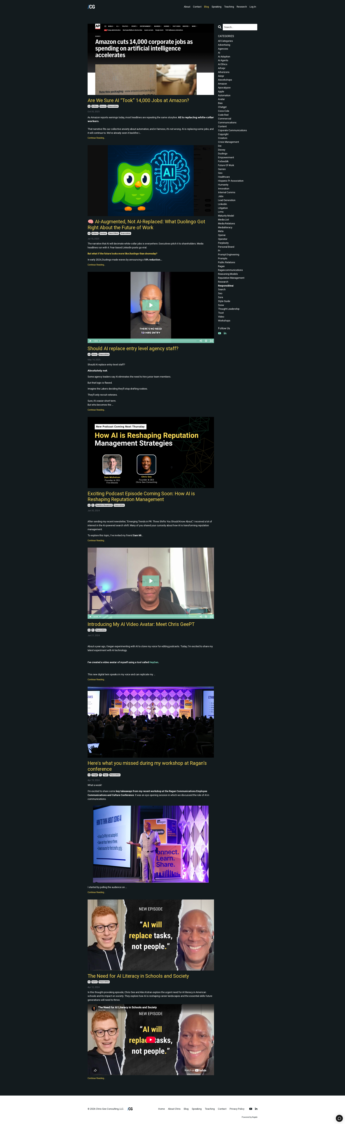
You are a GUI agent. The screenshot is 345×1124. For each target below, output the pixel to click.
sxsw (221, 305)
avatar (221, 99)
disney (221, 149)
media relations (226, 223)
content (222, 126)
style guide (224, 301)
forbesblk (223, 161)
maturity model (226, 215)
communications (227, 122)
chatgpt (94, 775)
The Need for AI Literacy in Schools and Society (138, 976)
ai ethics (95, 106)
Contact (197, 6)
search (222, 289)
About (187, 6)
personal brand (226, 246)
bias (220, 103)
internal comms (226, 192)
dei (219, 145)
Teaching (229, 6)
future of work (113, 233)
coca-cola (223, 110)
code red (223, 114)
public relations (226, 262)
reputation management (104, 505)
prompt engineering (228, 254)
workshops (224, 320)
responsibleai (113, 106)
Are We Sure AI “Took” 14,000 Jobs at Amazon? (138, 100)
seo (220, 293)
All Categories (225, 41)
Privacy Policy (237, 1108)
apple (221, 91)
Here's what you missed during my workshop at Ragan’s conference (147, 766)
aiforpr (94, 354)
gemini (222, 169)
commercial (224, 118)
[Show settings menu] (206, 341)
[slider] (148, 341)
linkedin (222, 204)
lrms (221, 211)
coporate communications (232, 130)
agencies (223, 48)
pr (93, 505)
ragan (106, 775)
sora (220, 297)
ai (89, 106)
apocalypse (224, 87)
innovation (223, 188)
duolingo (103, 233)
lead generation (226, 200)
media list (223, 219)
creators (222, 138)
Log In (253, 6)
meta (220, 231)
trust (221, 312)
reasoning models (228, 274)
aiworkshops (225, 79)
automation (224, 95)
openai (94, 982)
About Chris (174, 1108)
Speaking (216, 6)
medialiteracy (225, 227)
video (221, 316)
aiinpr (221, 76)
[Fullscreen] (211, 341)
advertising (224, 44)
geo (220, 173)
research (223, 281)
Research (242, 6)
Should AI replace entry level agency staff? (133, 348)
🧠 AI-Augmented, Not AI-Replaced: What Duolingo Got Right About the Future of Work (146, 224)
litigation (223, 208)
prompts (222, 258)
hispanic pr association (231, 180)
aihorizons (224, 72)
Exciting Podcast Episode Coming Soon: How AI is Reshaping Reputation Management (141, 496)
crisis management (228, 141)
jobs (220, 196)
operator (222, 239)
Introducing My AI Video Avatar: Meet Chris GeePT (141, 624)
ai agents (223, 60)
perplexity (223, 242)
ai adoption (224, 56)
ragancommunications (230, 270)
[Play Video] (90, 341)
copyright (223, 134)
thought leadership (228, 308)
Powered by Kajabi (249, 1117)
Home (161, 1108)
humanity (223, 184)
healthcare (224, 176)
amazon (103, 106)
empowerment (226, 157)
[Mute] (200, 341)
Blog (206, 6)
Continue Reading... (96, 138)
